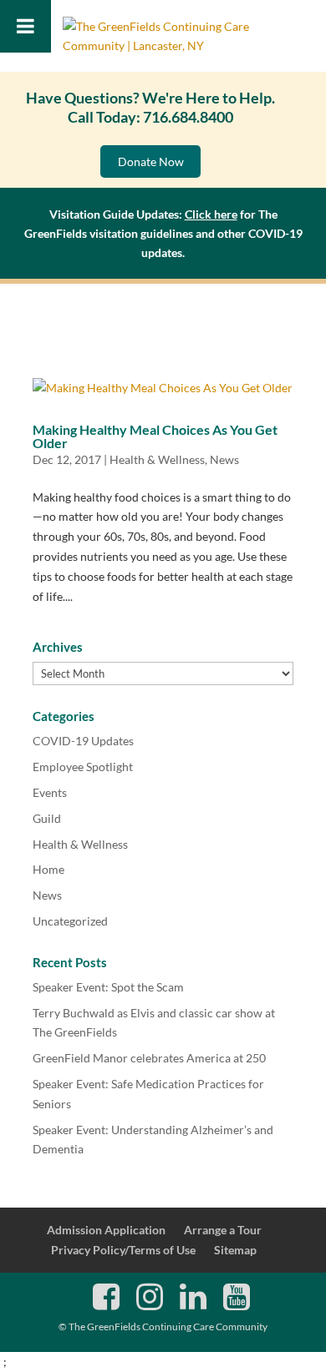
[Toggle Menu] (25, 26)
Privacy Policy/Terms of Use (123, 1250)
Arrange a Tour (223, 1230)
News (224, 459)
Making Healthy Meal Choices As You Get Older (155, 436)
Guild (47, 818)
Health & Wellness (157, 459)
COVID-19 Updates (83, 741)
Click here (211, 214)
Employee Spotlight (83, 766)
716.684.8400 (188, 117)
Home (48, 869)
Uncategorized (70, 921)
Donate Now (151, 161)
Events (50, 792)
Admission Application (106, 1230)
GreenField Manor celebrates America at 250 (149, 1058)
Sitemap (235, 1250)
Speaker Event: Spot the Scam (108, 987)
